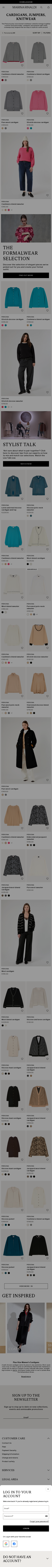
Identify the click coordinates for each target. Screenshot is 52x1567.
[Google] (6, 1544)
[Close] (48, 1489)
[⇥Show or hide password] (46, 1516)
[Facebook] (14, 1544)
